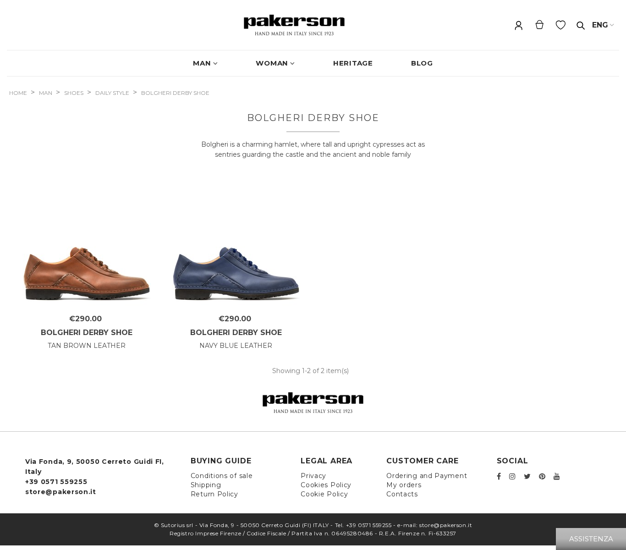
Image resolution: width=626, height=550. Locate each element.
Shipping (206, 485)
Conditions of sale (222, 476)
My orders (403, 485)
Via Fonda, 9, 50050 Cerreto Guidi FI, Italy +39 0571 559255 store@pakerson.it (94, 476)
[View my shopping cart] (539, 25)
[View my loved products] (561, 25)
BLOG (422, 63)
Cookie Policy (324, 494)
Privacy (313, 476)
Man (202, 63)
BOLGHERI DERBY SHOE (86, 332)
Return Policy (214, 494)
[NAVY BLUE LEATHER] (236, 245)
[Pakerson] (294, 25)
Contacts (402, 494)
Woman (272, 63)
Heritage (353, 63)
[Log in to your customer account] (518, 25)
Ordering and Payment (426, 476)
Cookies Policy (326, 485)
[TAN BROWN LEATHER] (86, 245)
